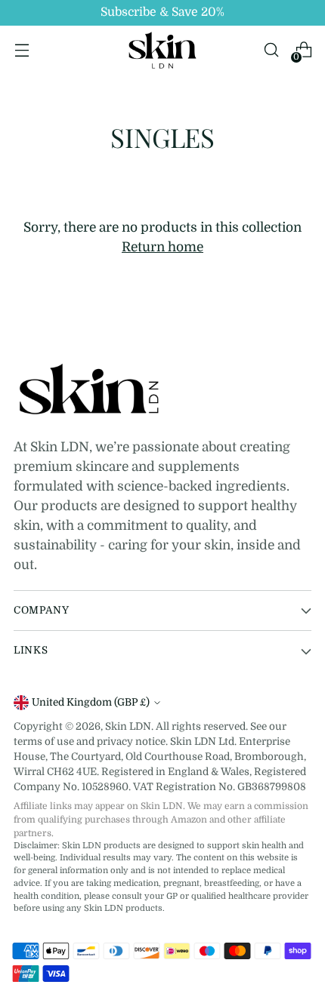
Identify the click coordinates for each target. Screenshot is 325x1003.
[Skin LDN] (162, 50)
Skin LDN (128, 726)
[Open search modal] (270, 50)
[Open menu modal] (21, 50)
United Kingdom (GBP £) (91, 702)
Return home (162, 246)
